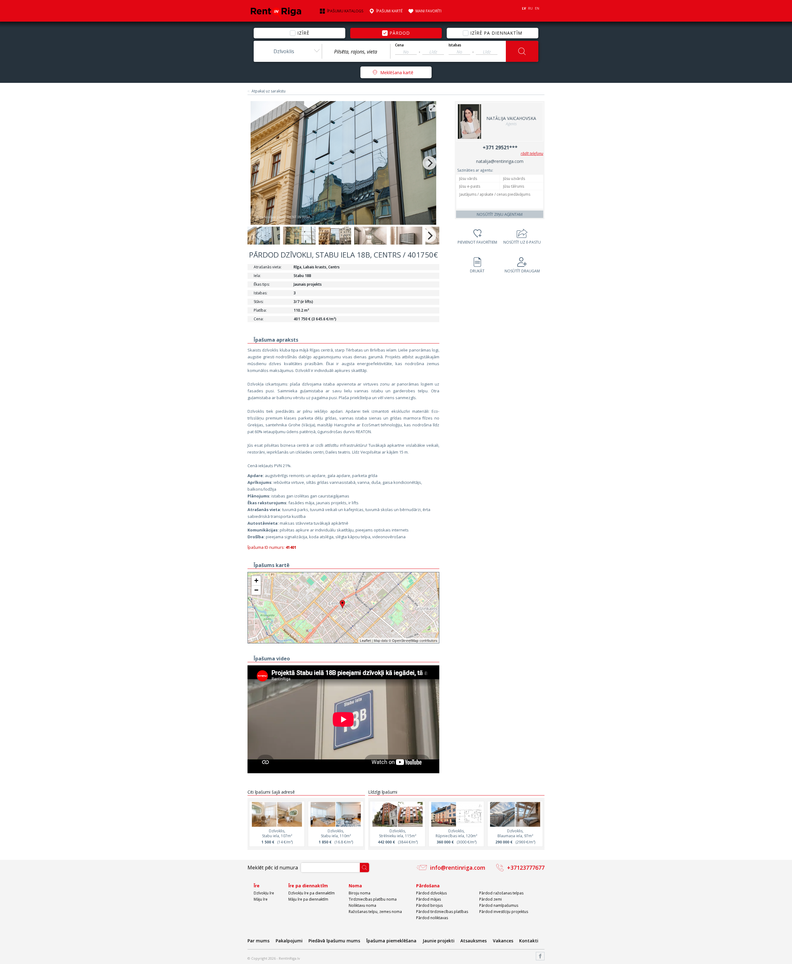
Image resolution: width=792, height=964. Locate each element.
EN (537, 8)
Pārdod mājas (428, 899)
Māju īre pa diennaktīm (308, 899)
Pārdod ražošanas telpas (501, 893)
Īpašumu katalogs (345, 11)
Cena (399, 45)
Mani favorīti (428, 11)
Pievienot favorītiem (477, 242)
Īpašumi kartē (389, 11)
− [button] (256, 590)
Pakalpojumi (289, 941)
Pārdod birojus (429, 905)
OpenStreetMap (405, 640)
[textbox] (356, 51)
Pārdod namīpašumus (498, 905)
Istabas (455, 45)
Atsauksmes (473, 941)
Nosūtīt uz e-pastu (522, 242)
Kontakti (528, 941)
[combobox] (288, 51)
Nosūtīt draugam (522, 271)
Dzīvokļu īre (264, 893)
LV (524, 8)
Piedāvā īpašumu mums (334, 941)
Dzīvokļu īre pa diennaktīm (311, 893)
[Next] (429, 163)
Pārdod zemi (490, 899)
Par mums (258, 941)
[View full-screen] (432, 108)
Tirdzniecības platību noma (373, 899)
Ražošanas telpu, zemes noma (375, 911)
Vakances (503, 941)
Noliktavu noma (362, 905)
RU (530, 8)
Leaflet (365, 640)
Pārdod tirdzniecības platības (442, 911)
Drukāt (477, 271)
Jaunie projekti (438, 941)
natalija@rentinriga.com (499, 161)
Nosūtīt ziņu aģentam (500, 214)
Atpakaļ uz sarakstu (269, 91)
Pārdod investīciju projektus (503, 911)
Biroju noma (359, 893)
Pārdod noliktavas (432, 917)
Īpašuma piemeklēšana (391, 941)
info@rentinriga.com (457, 867)
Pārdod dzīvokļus (431, 893)
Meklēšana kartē (396, 72)
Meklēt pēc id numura (273, 867)
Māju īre (261, 899)
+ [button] (256, 580)
